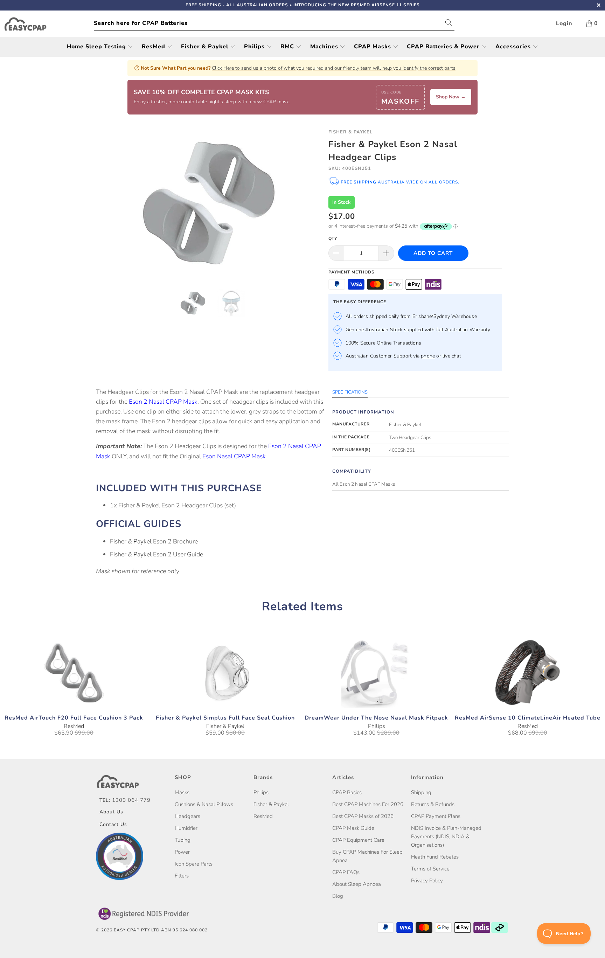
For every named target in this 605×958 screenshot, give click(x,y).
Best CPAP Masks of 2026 (363, 816)
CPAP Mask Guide (353, 828)
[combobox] (274, 23)
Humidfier (186, 828)
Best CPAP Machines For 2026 (367, 804)
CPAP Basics (347, 792)
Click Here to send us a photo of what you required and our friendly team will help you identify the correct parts (334, 68)
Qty (332, 238)
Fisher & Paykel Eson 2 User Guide (156, 554)
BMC (288, 46)
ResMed (154, 46)
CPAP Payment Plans (435, 816)
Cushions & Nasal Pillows (204, 804)
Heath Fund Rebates (435, 856)
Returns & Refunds (432, 804)
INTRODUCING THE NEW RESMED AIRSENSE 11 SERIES (356, 5)
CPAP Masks (373, 46)
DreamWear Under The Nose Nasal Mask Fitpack (376, 673)
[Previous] (108, 204)
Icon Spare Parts (194, 863)
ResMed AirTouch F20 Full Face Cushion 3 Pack (74, 673)
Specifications (350, 392)
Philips (255, 46)
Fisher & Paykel (205, 46)
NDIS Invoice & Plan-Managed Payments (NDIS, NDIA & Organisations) (446, 836)
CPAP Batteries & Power (444, 46)
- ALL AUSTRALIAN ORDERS (237, 5)
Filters (182, 875)
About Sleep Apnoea (356, 884)
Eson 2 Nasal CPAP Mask (163, 401)
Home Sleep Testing (97, 46)
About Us (111, 811)
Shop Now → (451, 96)
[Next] (309, 204)
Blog (337, 896)
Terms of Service (430, 868)
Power (182, 851)
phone (428, 356)
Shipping (421, 792)
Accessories (514, 46)
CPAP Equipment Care (358, 840)
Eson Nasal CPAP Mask (234, 456)
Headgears (187, 816)
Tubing (182, 840)
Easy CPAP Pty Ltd (137, 930)
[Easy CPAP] (49, 24)
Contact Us (113, 824)
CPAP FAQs (346, 872)
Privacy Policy (427, 880)
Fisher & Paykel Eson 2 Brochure (154, 541)
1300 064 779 (131, 800)
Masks (182, 792)
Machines (325, 46)
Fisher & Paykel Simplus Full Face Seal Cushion (225, 673)
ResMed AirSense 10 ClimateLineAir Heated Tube (527, 673)
